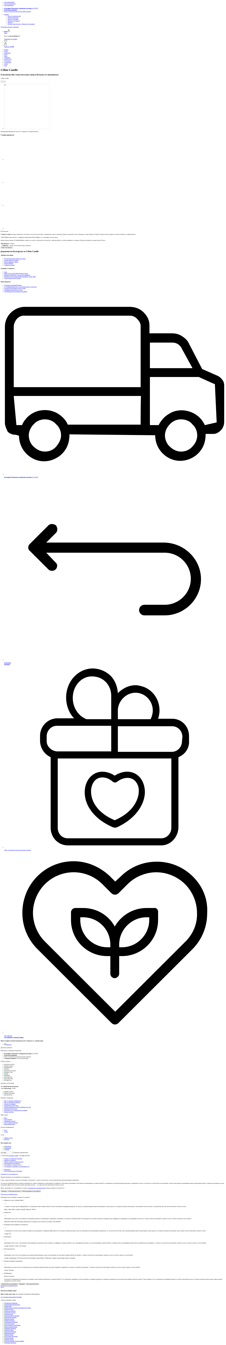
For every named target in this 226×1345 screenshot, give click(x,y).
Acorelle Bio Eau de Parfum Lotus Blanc (15, 291)
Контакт (10, 22)
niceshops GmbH (13, 1155)
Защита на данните (10, 1160)
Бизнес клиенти (9, 1112)
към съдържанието (9, 3)
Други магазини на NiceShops (13, 1171)
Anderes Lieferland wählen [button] (8, 1300)
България (14, 1327)
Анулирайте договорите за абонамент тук (16, 1166)
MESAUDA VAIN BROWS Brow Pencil (16, 273)
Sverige (12, 1323)
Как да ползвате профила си (12, 1101)
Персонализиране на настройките (31, 1191)
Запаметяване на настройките (9, 1284)
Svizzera (13, 1312)
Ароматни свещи (9, 265)
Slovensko (15, 1336)
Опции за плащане (10, 1104)
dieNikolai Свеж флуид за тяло (13, 290)
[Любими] (5, 42)
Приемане (4, 1191)
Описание (5, 231)
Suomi (11, 1338)
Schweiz (13, 1311)
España (12, 1319)
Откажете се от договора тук (9, 1174)
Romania (13, 1343)
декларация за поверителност (37, 1188)
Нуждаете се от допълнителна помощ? (15, 1110)
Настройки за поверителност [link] (13, 1165)
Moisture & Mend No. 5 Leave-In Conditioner (17, 275)
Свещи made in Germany (11, 260)
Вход (5, 33)
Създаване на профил (10, 39)
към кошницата (9, 5)
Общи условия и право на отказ (13, 1162)
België (11, 1335)
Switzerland (16, 1316)
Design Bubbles (8, 263)
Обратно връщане (13, 17)
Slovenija (13, 1317)
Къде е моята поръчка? (11, 1122)
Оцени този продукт (6, 247)
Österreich (14, 1303)
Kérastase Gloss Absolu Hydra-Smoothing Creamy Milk (20, 276)
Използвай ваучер (9, 1124)
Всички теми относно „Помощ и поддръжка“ (21, 24)
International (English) (24, 1308)
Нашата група (8, 1138)
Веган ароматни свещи (11, 262)
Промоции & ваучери (10, 1108)
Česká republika (19, 1341)
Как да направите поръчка (12, 1102)
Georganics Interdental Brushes (13, 285)
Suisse (11, 1314)
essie (5, 272)
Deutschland (16, 1304)
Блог (5, 1130)
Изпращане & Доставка (11, 1105)
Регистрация (8, 1119)
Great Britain (16, 1325)
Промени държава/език (21, 1152)
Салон (6, 1132)
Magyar (12, 1320)
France (12, 1309)
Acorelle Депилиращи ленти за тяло (15, 288)
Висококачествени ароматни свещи (15, 258)
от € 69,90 (21, 8)
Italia (10, 1306)
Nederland (15, 1322)
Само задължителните (14, 1191)
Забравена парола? (9, 1121)
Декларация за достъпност (12, 1163)
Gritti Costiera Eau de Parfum (12, 278)
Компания (7, 1169)
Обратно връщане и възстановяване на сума (17, 1107)
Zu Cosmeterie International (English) (11, 1297)
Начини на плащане (14, 21)
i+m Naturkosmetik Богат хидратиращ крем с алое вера (20, 287)
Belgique (13, 1328)
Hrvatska (13, 1331)
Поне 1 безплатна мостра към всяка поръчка (17, 11)
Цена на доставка (13, 19)
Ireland (12, 1339)
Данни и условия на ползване (13, 1158)
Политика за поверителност (9, 1194)
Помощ (6, 14)
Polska (11, 1330)
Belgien (12, 1333)
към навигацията (9, 2)
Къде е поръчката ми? (14, 16)
